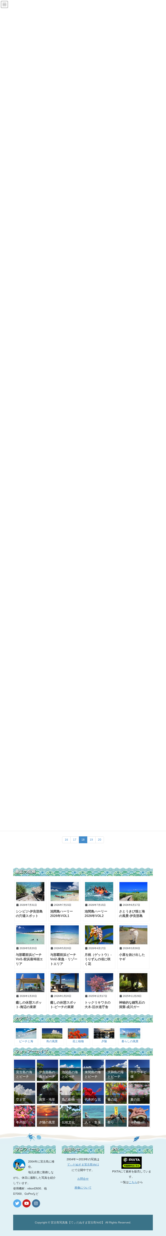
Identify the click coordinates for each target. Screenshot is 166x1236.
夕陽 (104, 1041)
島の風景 (52, 1041)
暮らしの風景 (129, 1041)
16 (66, 839)
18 (83, 839)
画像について (83, 1187)
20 (99, 839)
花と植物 (78, 1041)
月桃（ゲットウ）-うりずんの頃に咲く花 (98, 959)
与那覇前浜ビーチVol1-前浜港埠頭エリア (29, 959)
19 (91, 839)
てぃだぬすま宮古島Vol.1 (83, 1164)
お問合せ (83, 1178)
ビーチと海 (26, 1041)
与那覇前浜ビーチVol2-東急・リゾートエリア (63, 959)
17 (74, 839)
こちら (133, 1182)
